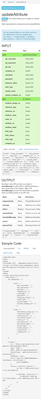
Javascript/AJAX (8, 248)
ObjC (18, 253)
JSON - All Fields (9, 149)
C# (19, 248)
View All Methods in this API (14, 8)
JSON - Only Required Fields (28, 149)
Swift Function (8, 253)
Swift (34, 248)
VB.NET (26, 248)
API (4, 2)
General (10, 2)
